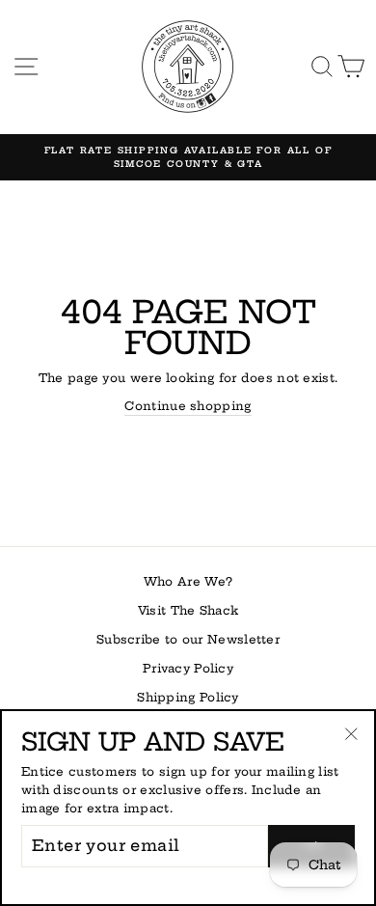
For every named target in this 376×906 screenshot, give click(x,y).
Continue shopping (187, 405)
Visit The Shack (188, 610)
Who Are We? (188, 581)
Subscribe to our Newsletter (188, 639)
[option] (188, 158)
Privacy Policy (188, 668)
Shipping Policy (187, 697)
